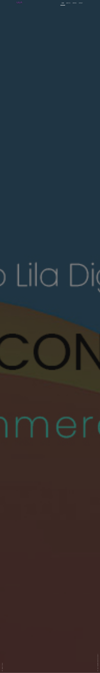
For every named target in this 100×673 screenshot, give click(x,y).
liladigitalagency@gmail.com (97, 661)
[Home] (19, 3)
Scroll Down (2, 666)
